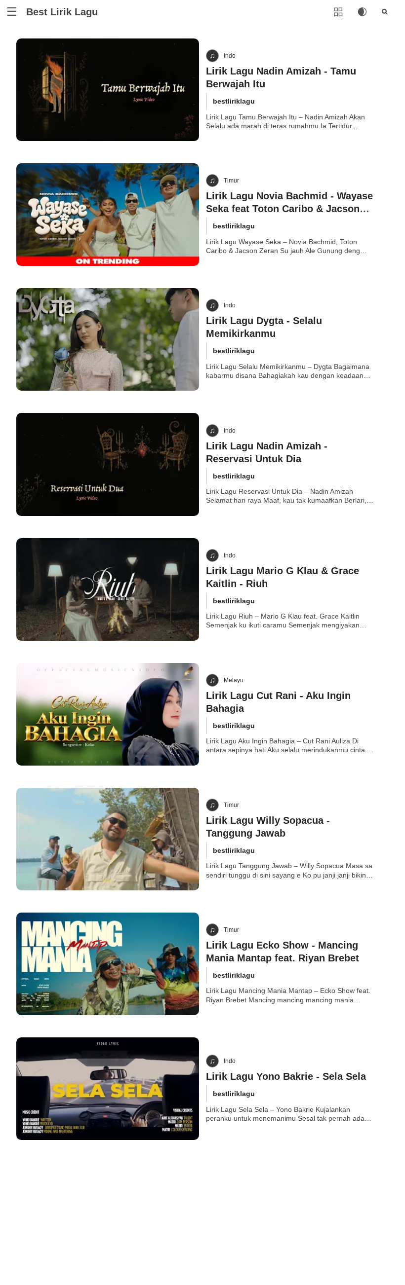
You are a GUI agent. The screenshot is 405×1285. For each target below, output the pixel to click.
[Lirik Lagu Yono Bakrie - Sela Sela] (107, 1088)
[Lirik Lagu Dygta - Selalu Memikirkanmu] (107, 339)
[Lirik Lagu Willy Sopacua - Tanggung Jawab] (107, 839)
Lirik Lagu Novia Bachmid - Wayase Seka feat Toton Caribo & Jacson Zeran (289, 208)
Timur (231, 180)
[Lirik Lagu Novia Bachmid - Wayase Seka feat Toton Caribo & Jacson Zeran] (107, 214)
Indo (230, 55)
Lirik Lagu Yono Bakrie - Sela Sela (286, 1076)
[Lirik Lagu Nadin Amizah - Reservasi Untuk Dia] (107, 464)
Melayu (233, 680)
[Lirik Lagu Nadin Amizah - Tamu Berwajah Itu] (107, 89)
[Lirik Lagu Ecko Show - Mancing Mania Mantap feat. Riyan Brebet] (107, 964)
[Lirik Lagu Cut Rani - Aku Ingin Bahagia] (107, 714)
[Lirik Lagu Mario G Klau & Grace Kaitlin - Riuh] (107, 589)
